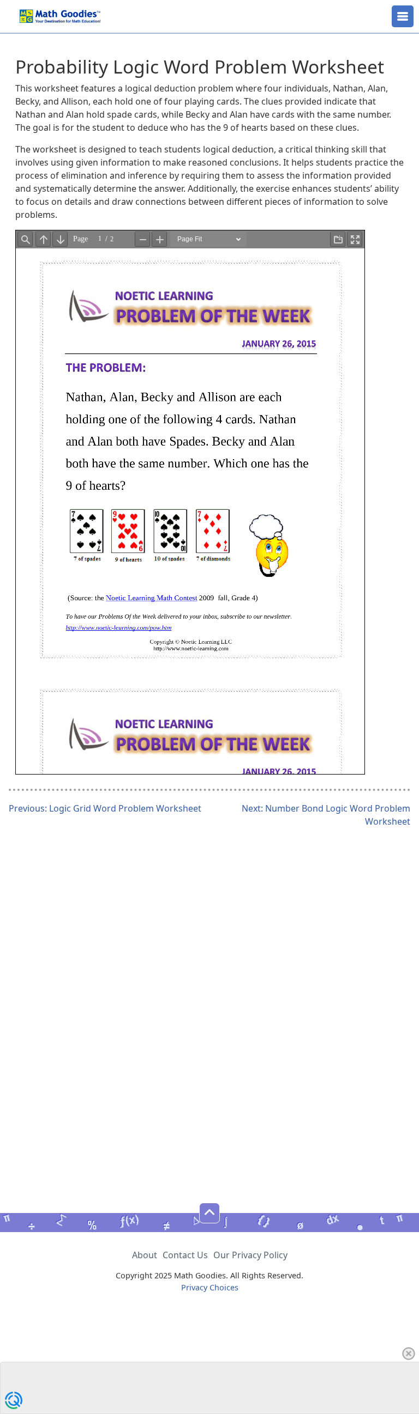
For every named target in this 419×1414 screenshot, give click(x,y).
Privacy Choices (209, 1287)
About (144, 1255)
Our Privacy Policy (250, 1255)
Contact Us (185, 1255)
